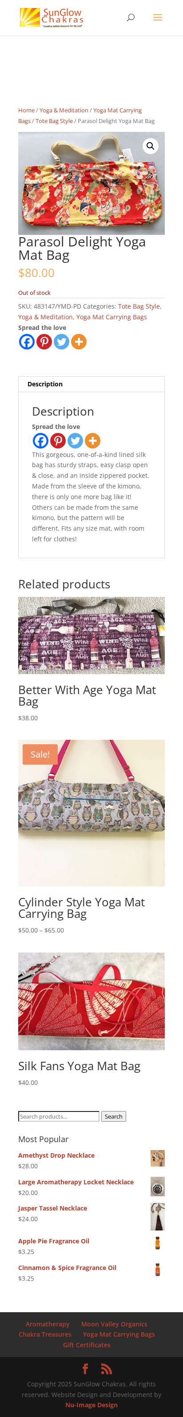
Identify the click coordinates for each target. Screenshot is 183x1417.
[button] (151, 146)
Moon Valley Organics (114, 1324)
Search (114, 1116)
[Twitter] (61, 341)
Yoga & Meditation (64, 110)
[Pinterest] (44, 341)
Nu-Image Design (91, 1405)
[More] (79, 341)
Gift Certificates (87, 1345)
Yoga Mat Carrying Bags (111, 317)
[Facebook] (27, 341)
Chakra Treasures (45, 1334)
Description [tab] (45, 384)
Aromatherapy (48, 1324)
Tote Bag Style (54, 121)
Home (26, 110)
